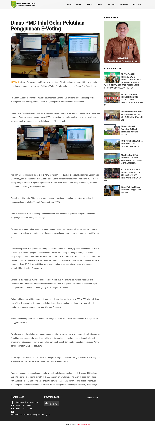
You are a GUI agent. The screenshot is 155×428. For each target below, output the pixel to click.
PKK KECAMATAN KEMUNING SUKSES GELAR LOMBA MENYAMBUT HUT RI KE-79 (123, 99)
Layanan (124, 4)
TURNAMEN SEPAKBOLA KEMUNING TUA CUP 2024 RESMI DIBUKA (132, 144)
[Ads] (122, 62)
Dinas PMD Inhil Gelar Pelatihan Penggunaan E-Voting (48, 25)
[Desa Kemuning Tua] (23, 5)
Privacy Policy (92, 397)
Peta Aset (137, 4)
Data (99, 4)
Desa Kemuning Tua (83, 424)
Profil (79, 4)
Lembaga (111, 4)
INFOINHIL (15, 82)
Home (69, 4)
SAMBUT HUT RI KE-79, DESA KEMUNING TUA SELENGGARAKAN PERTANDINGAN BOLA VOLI (123, 175)
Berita (90, 4)
